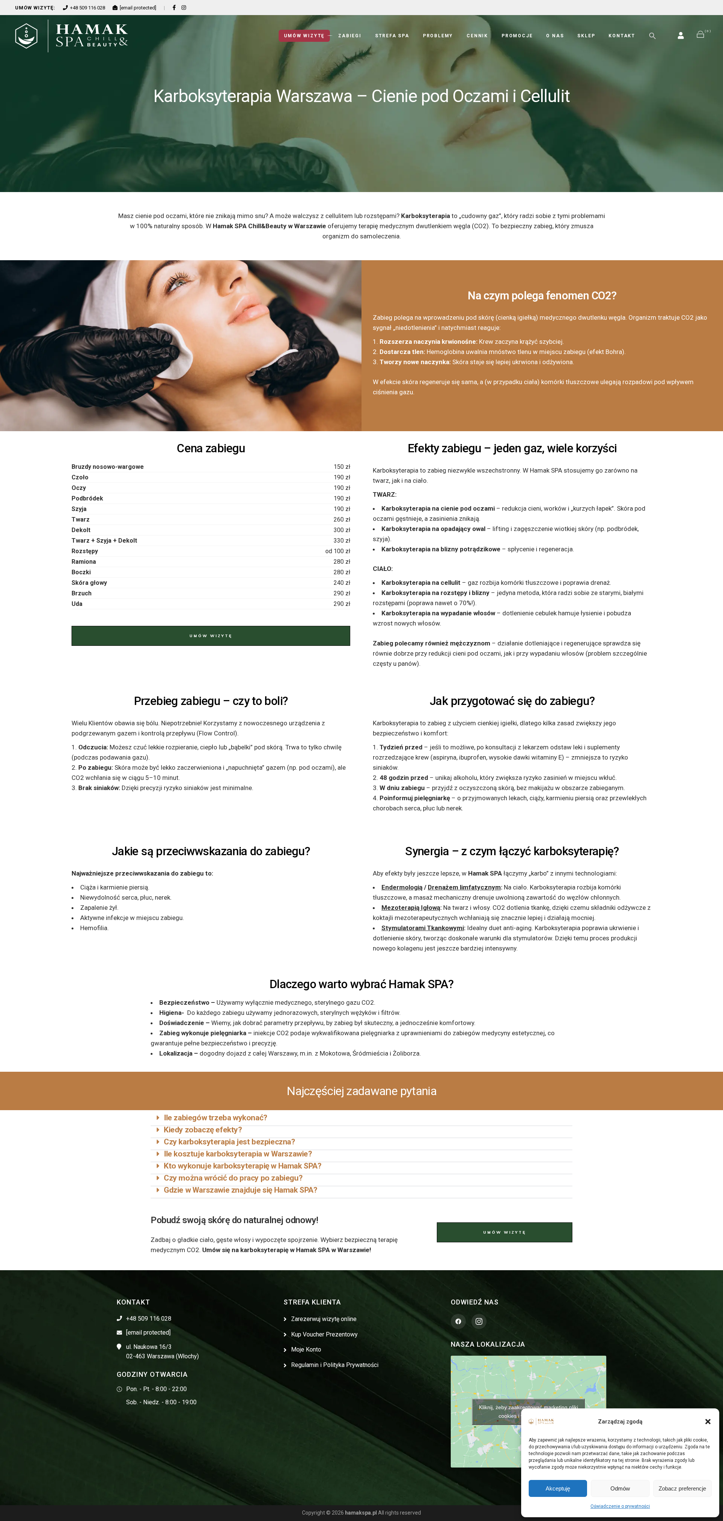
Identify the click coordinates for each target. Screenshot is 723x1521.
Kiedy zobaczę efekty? (203, 1129)
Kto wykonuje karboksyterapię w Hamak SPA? (243, 1165)
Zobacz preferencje (682, 1488)
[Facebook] (174, 7)
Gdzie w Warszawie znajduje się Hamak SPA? (240, 1190)
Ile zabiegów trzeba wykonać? (215, 1117)
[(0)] (700, 35)
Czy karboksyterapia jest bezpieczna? (229, 1141)
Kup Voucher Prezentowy (324, 1334)
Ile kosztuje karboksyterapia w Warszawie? (238, 1153)
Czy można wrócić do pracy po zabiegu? (233, 1177)
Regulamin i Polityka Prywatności (334, 1364)
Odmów (620, 1488)
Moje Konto (306, 1349)
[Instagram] (184, 7)
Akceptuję (558, 1488)
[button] (708, 1421)
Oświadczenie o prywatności (620, 1506)
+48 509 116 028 (87, 7)
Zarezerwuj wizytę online (324, 1319)
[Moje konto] (681, 36)
